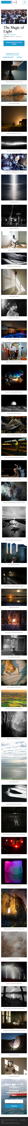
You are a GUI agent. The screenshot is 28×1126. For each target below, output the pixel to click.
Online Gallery (8, 57)
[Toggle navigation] (24, 2)
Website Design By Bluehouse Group (10, 1123)
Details (19, 57)
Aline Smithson (12, 34)
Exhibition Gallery (12, 54)
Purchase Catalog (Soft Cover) (14, 43)
